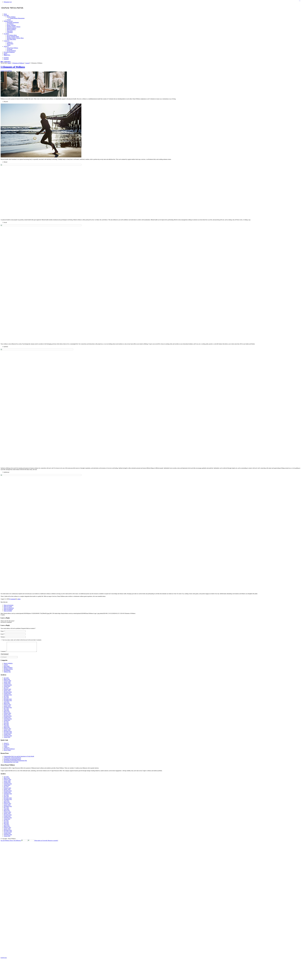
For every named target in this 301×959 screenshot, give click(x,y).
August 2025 (7, 686)
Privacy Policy (7, 750)
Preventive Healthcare (9, 748)
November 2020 (8, 733)
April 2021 (6, 726)
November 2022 (8, 707)
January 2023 (7, 706)
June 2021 (6, 723)
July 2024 (6, 696)
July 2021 (6, 721)
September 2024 (8, 694)
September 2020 (8, 735)
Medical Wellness (8, 667)
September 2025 (8, 685)
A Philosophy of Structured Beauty (12, 757)
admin (18, 599)
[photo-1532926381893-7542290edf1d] (34, 96)
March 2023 (7, 703)
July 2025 (6, 687)
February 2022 (7, 713)
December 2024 (8, 692)
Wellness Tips (7, 671)
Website (3, 637)
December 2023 (8, 699)
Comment (3, 651)
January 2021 (7, 730)
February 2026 (7, 680)
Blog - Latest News (6, 61)
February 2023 (7, 704)
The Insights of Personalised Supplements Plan (15, 760)
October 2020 (7, 734)
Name (3, 631)
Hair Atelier (7, 666)
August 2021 (7, 720)
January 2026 (7, 682)
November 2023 (8, 700)
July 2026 (6, 678)
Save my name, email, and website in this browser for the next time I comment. (22, 640)
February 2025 (7, 689)
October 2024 (7, 693)
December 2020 (8, 731)
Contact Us (6, 747)
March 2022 (7, 711)
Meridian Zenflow (8, 669)
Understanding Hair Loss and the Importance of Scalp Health (19, 756)
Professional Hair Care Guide (11, 762)
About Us (6, 743)
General (3, 70)
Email (2, 634)
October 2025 (7, 683)
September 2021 (8, 718)
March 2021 (7, 727)
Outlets (5, 746)
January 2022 (7, 714)
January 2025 (7, 690)
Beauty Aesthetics (8, 663)
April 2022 (6, 710)
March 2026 (7, 679)
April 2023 (6, 702)
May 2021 (6, 724)
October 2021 (7, 717)
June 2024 (6, 697)
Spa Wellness (8, 70)
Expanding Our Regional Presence (12, 759)
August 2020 (7, 737)
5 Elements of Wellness (13, 66)
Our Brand (6, 744)
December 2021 (8, 716)
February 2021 (7, 728)
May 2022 (6, 709)
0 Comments (12, 599)
